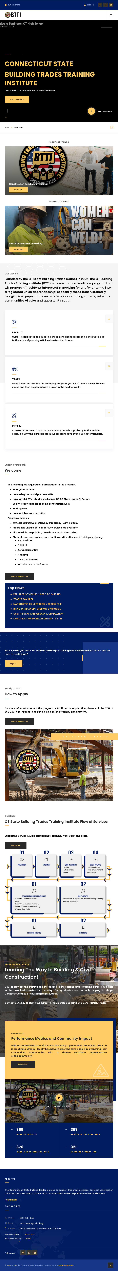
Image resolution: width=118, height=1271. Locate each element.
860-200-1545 (27, 1218)
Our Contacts (14, 5)
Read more (11, 1199)
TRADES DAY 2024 (23, 599)
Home (7, 127)
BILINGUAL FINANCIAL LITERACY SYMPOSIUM (37, 608)
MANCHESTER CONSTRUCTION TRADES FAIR (37, 603)
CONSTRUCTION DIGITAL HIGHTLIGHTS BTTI (37, 618)
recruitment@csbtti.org (31, 1223)
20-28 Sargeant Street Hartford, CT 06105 (40, 1228)
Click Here (18, 190)
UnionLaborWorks (66, 1265)
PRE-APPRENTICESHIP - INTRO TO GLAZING (37, 594)
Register (13, 663)
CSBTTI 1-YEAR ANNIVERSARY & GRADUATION (38, 613)
